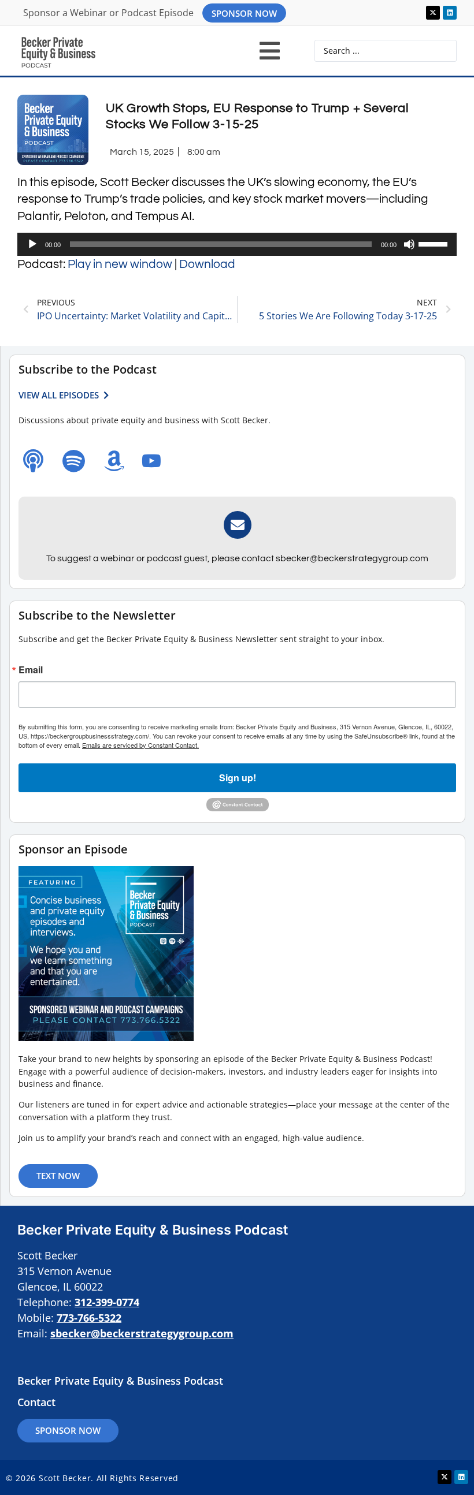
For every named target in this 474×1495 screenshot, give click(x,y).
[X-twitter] (433, 13)
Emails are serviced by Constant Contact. (140, 745)
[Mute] (409, 244)
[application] (237, 244)
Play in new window (120, 264)
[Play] (32, 244)
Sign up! (237, 777)
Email (30, 669)
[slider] (435, 243)
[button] (270, 50)
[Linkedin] (450, 13)
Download (207, 264)
